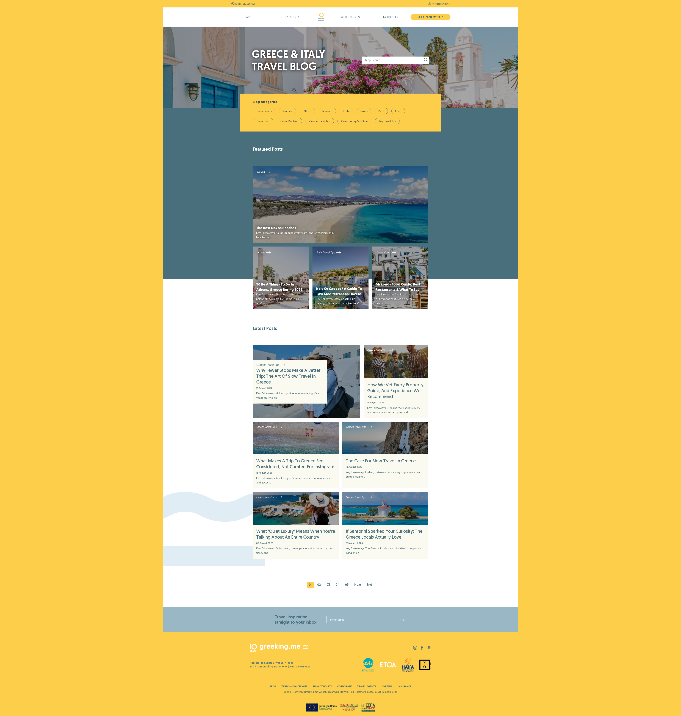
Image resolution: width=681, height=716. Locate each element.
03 (328, 585)
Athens (307, 111)
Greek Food (262, 121)
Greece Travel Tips (319, 121)
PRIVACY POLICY (322, 686)
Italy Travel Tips (387, 121)
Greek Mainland (289, 121)
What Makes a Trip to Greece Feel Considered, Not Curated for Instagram (295, 463)
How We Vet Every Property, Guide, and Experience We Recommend (395, 390)
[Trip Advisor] (429, 648)
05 (347, 585)
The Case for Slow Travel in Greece (381, 461)
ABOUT (250, 16)
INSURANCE (404, 686)
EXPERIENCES (390, 16)
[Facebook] (422, 649)
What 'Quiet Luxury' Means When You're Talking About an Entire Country (295, 534)
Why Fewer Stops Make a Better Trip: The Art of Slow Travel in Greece (288, 376)
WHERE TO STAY (350, 16)
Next (357, 585)
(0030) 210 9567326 (245, 3)
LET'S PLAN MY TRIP (430, 17)
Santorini (287, 111)
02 (319, 585)
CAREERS (387, 686)
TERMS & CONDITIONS (294, 686)
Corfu (398, 111)
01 (310, 585)
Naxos (364, 111)
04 (337, 585)
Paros (381, 111)
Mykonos (327, 111)
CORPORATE (344, 686)
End (369, 585)
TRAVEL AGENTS (366, 686)
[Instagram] (415, 648)
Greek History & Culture (354, 121)
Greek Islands (264, 111)
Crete (346, 111)
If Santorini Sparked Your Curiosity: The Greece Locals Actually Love (384, 534)
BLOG (273, 686)
